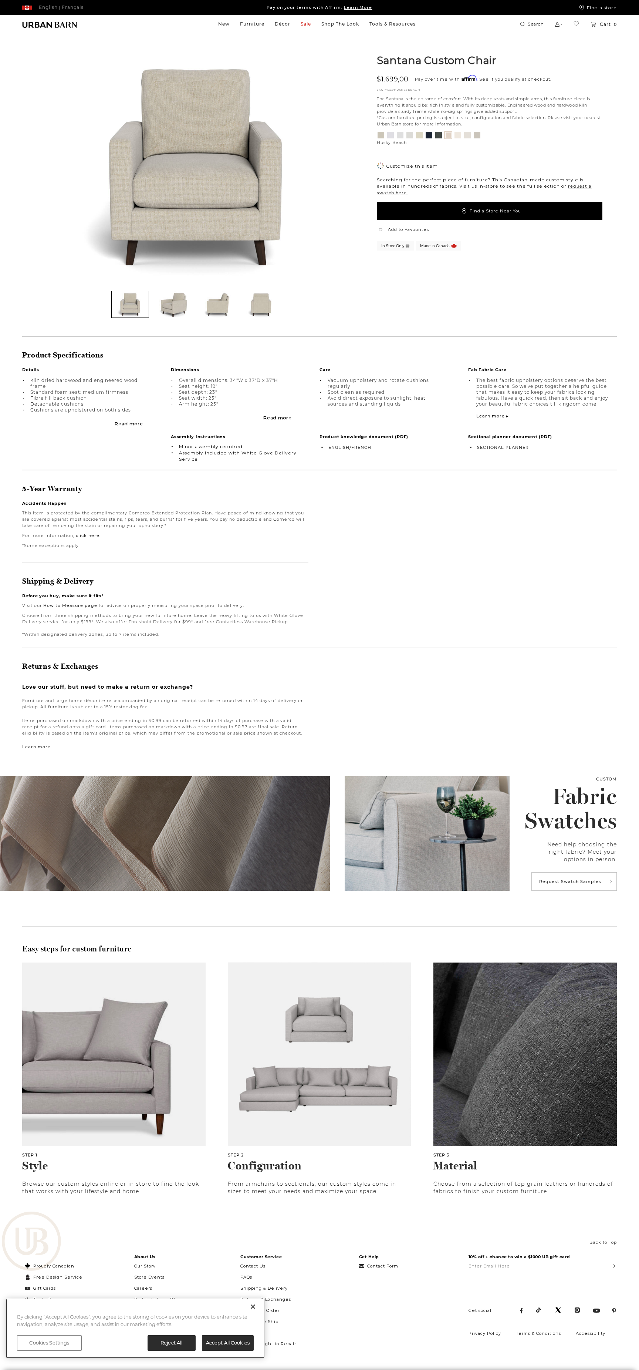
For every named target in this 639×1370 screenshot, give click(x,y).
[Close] (253, 1307)
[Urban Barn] (31, 1242)
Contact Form (382, 1266)
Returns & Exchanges (265, 1299)
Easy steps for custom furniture (77, 948)
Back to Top (603, 1242)
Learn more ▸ (492, 416)
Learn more (36, 746)
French (361, 447)
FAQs (246, 1277)
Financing (252, 1332)
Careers (143, 1288)
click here (87, 535)
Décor (282, 24)
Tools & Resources (392, 24)
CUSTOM (606, 779)
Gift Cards (44, 1288)
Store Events (149, 1277)
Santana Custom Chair (436, 60)
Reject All (171, 1343)
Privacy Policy (485, 1333)
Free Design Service (53, 1277)
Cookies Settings (49, 1343)
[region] (135, 1328)
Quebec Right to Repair (268, 1343)
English (338, 447)
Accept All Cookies (228, 1343)
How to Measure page (70, 605)
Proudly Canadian (53, 1266)
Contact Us (253, 1266)
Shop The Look (340, 24)
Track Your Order (260, 1310)
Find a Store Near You (495, 211)
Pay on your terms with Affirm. (319, 7)
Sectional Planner (503, 447)
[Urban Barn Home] (50, 24)
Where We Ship (259, 1321)
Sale (306, 24)
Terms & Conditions (538, 1333)
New (224, 24)
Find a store (602, 7)
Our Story (145, 1266)
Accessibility (590, 1333)
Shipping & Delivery (264, 1288)
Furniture (252, 24)
